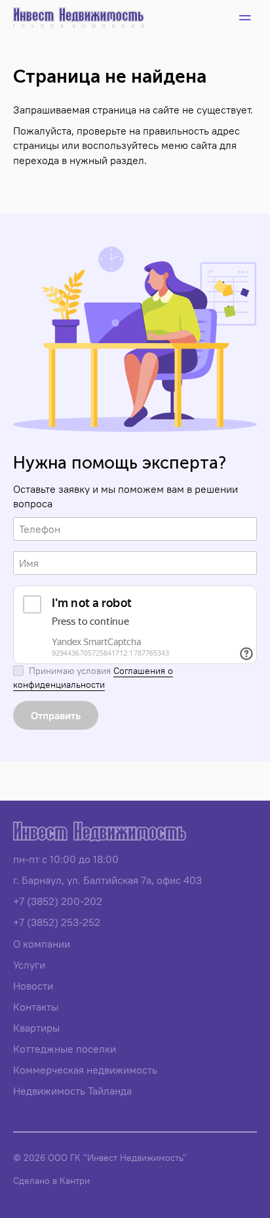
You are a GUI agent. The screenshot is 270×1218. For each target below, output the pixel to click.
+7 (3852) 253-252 (56, 922)
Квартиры (36, 1027)
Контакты (35, 1006)
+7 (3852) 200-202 (57, 901)
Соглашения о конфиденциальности (93, 677)
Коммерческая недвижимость (85, 1069)
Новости (33, 985)
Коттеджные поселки (64, 1048)
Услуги (29, 964)
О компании (41, 943)
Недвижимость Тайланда (72, 1090)
